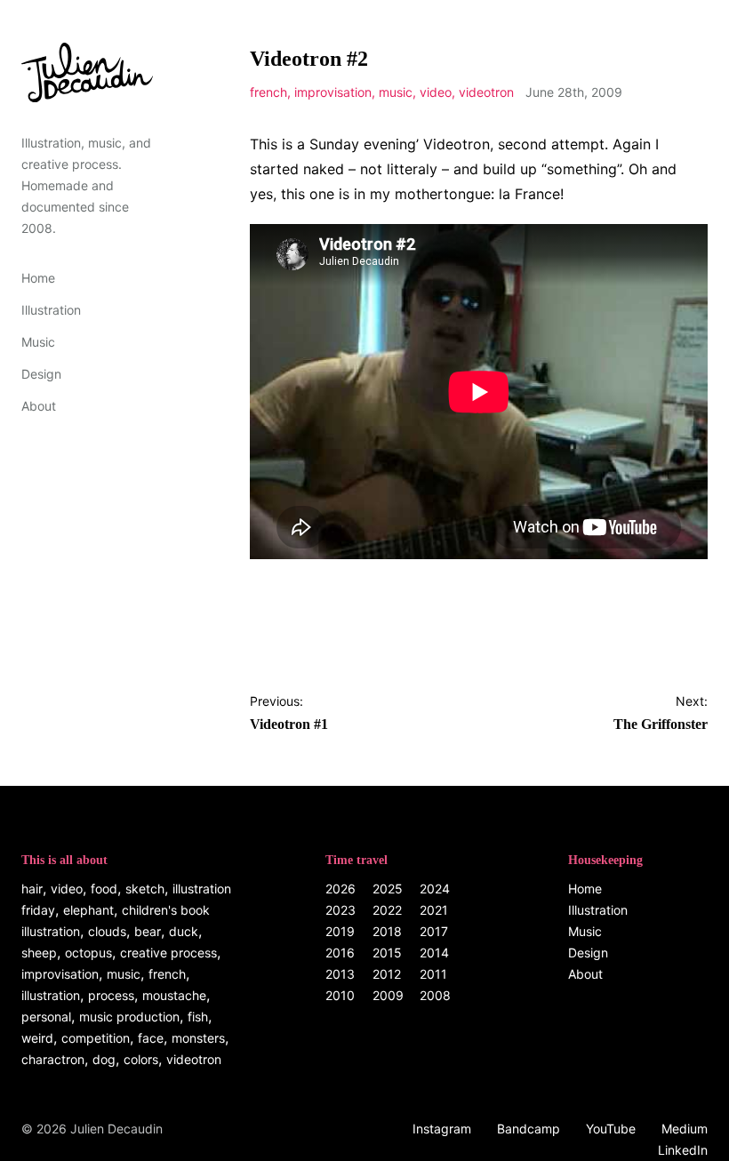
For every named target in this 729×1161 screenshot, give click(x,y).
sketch (144, 888)
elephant (88, 909)
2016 (340, 952)
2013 (340, 973)
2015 (387, 952)
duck (183, 931)
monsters (198, 1037)
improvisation (333, 92)
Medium (684, 1128)
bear (147, 931)
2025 (388, 888)
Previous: (289, 712)
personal (46, 1016)
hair (32, 888)
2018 (387, 931)
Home (38, 277)
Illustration (51, 309)
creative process (168, 952)
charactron (52, 1059)
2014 (434, 952)
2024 (435, 888)
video (436, 92)
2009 (388, 995)
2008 (435, 995)
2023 (340, 909)
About (38, 405)
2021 (434, 909)
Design (41, 373)
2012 (387, 973)
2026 (340, 888)
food (104, 888)
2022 (387, 909)
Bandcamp (528, 1128)
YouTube (611, 1128)
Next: (660, 712)
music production (129, 1016)
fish (198, 1016)
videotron (486, 92)
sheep (39, 952)
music (396, 92)
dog (104, 1059)
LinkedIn (683, 1149)
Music (38, 341)
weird (37, 1037)
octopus (88, 952)
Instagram (442, 1128)
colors (141, 1059)
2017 (434, 931)
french (268, 92)
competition (95, 1037)
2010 (340, 995)
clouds (107, 931)
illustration (50, 995)
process (111, 995)
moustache (174, 995)
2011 (433, 973)
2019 (340, 931)
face (151, 1037)
